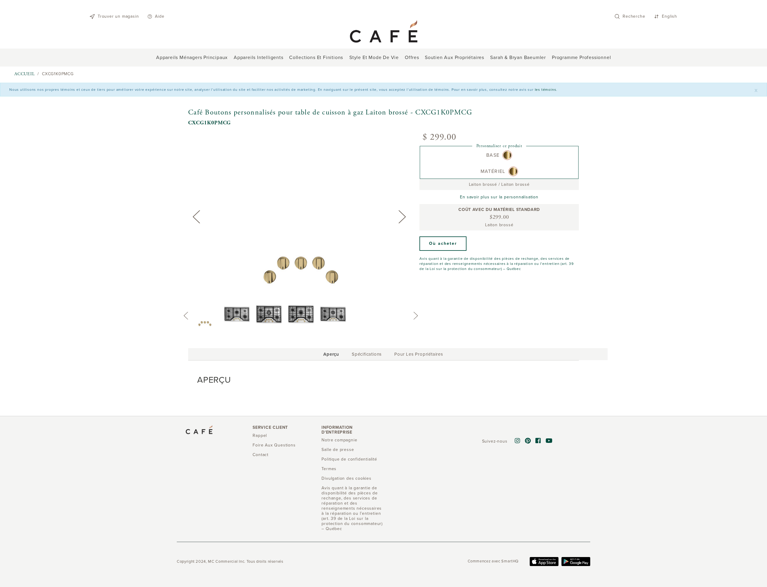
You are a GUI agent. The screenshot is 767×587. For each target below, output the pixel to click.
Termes (328, 468)
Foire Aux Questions (274, 445)
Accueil (24, 74)
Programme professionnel (581, 58)
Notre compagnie (339, 440)
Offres (412, 58)
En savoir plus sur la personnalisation (499, 197)
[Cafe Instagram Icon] (517, 441)
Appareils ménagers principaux (192, 58)
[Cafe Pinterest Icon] (528, 441)
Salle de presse (337, 449)
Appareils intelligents (258, 58)
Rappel (260, 435)
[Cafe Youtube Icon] (549, 441)
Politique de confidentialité (349, 459)
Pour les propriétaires (418, 354)
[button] (442, 243)
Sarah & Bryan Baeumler (518, 58)
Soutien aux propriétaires (454, 58)
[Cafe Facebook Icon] (538, 441)
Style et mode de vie (374, 58)
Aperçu (331, 355)
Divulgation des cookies (346, 478)
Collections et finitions (316, 58)
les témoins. (546, 89)
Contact (260, 454)
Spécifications (367, 354)
